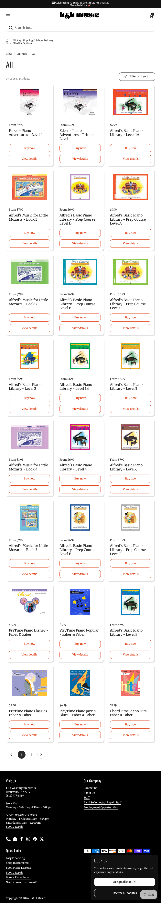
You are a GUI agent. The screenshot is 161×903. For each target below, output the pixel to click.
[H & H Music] (79, 16)
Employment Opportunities (101, 807)
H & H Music (37, 898)
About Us (89, 793)
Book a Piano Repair (18, 877)
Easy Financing (15, 858)
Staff (87, 797)
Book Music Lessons (18, 867)
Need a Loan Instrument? (21, 882)
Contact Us (90, 788)
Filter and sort (139, 76)
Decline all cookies (125, 893)
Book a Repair (14, 826)
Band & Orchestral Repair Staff (102, 802)
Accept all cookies (124, 882)
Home (9, 54)
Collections (22, 54)
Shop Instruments (17, 862)
